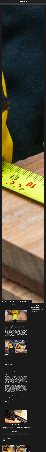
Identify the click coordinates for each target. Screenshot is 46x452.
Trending (2, 445)
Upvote (8, 434)
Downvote (23, 434)
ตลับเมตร (16, 424)
